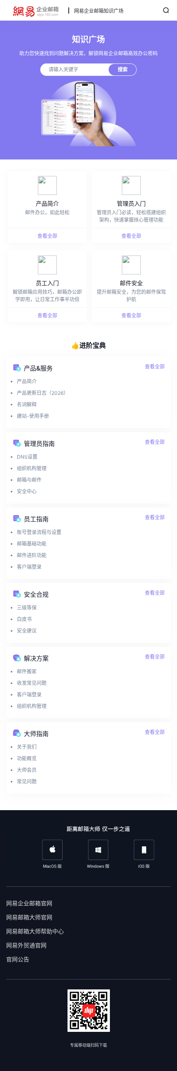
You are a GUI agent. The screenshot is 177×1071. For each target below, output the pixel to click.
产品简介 (27, 381)
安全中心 (27, 491)
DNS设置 (27, 457)
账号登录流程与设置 (39, 532)
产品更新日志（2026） (42, 393)
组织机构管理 (32, 468)
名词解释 (27, 404)
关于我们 (27, 747)
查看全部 (155, 366)
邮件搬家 (27, 671)
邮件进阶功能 (32, 555)
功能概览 (27, 758)
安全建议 (27, 631)
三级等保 (27, 608)
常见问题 (27, 781)
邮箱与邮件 (29, 480)
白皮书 (24, 619)
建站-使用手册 (33, 416)
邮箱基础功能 (32, 544)
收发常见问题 (32, 683)
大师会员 (27, 770)
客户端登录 (29, 567)
